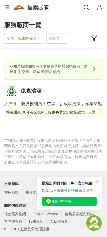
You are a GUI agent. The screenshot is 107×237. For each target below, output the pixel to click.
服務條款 (36, 221)
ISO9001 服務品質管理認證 (26, 229)
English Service (45, 214)
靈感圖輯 (11, 192)
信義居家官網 (15, 214)
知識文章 (32, 192)
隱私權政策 (59, 221)
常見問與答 (13, 221)
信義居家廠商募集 (79, 214)
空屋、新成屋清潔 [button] (21, 38)
